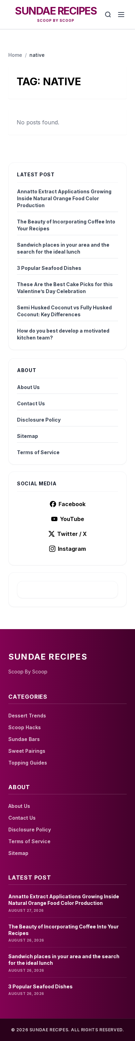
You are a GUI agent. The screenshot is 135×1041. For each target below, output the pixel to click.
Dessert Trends (27, 715)
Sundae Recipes (56, 11)
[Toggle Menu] (121, 14)
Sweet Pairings (26, 751)
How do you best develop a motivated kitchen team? (63, 334)
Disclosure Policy (39, 420)
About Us (28, 387)
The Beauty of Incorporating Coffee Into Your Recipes (66, 225)
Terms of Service (38, 452)
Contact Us (31, 403)
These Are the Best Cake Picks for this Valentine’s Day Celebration (65, 287)
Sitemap (27, 436)
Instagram (72, 548)
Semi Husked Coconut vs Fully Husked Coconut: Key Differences (64, 311)
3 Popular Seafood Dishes (49, 268)
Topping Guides (27, 763)
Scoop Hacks (24, 727)
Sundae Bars (24, 739)
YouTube (72, 518)
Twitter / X (72, 533)
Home (15, 55)
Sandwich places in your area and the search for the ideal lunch (63, 248)
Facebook (72, 504)
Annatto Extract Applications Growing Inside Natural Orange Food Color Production (64, 198)
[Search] (108, 14)
